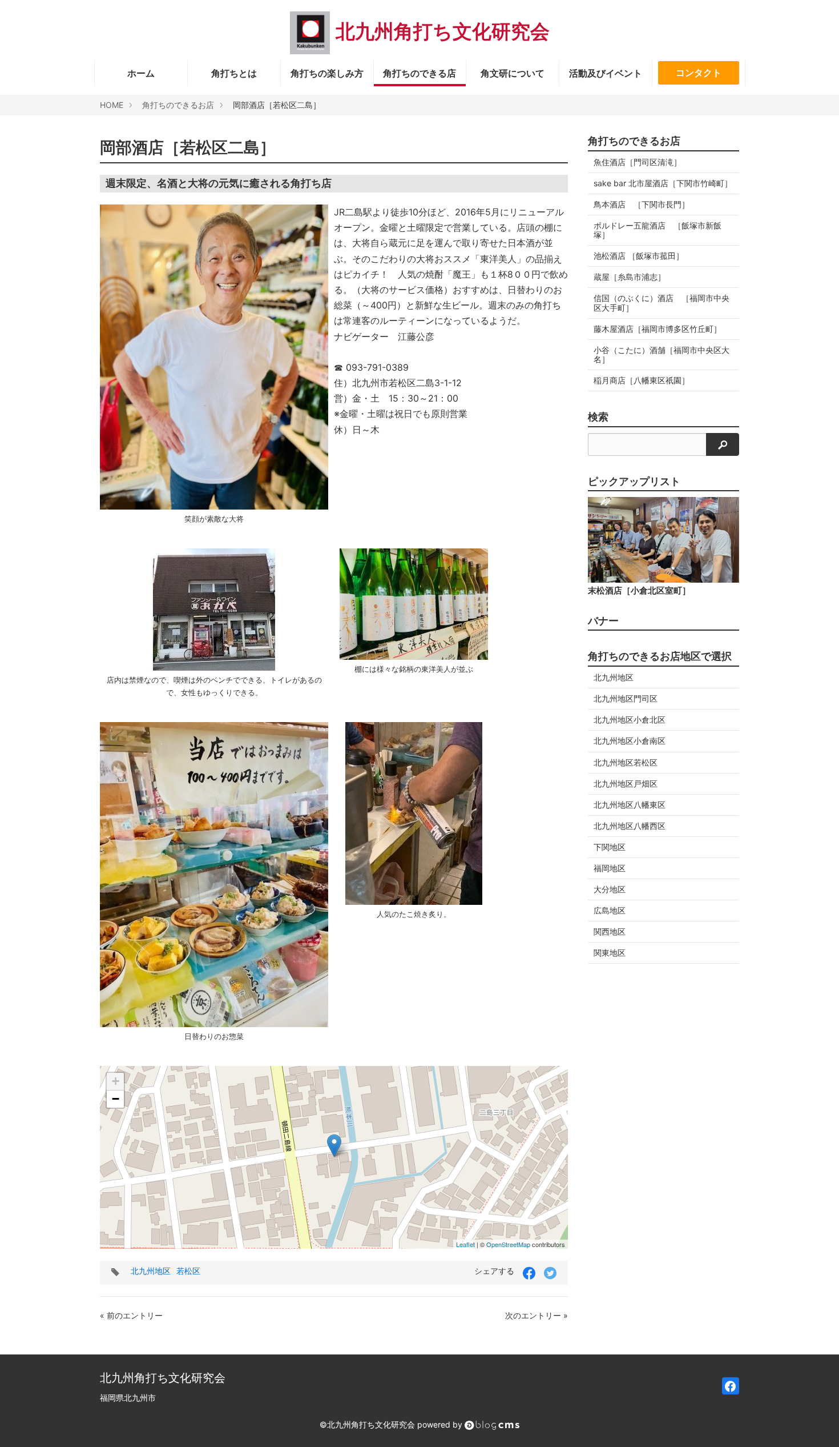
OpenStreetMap (508, 1244)
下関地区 (610, 847)
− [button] (115, 1099)
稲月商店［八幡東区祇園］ (641, 380)
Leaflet (465, 1244)
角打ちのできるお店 (178, 105)
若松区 (188, 1271)
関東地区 (610, 952)
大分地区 (610, 889)
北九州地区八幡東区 (629, 804)
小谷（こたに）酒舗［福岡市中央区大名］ (661, 354)
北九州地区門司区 (626, 698)
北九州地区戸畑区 (626, 783)
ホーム (141, 73)
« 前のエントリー (131, 1315)
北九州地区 (151, 1271)
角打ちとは (234, 73)
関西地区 (610, 931)
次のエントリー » (536, 1315)
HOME (111, 105)
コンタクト (698, 72)
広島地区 (610, 910)
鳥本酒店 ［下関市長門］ (641, 204)
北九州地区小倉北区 (629, 719)
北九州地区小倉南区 (629, 740)
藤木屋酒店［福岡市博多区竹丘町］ (657, 329)
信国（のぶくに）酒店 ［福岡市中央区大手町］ (661, 302)
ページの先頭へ (815, 1423)
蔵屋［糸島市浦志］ (629, 277)
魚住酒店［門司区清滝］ (637, 162)
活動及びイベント (605, 73)
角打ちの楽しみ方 (327, 73)
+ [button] (115, 1081)
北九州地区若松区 (626, 762)
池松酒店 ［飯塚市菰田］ (639, 255)
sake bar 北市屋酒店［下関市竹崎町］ (663, 183)
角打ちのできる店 (419, 73)
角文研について (512, 73)
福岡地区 (610, 868)
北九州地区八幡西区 (629, 826)
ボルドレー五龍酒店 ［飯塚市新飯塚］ (657, 230)
